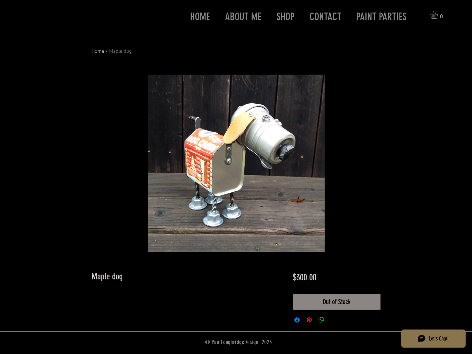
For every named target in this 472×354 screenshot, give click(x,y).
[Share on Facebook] (297, 320)
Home (98, 51)
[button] (438, 15)
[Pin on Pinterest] (309, 320)
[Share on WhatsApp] (321, 320)
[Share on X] (333, 320)
